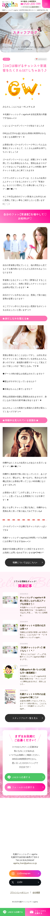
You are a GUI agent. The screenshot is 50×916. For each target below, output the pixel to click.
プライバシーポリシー (19, 892)
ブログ (10, 47)
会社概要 (36, 892)
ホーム (4, 47)
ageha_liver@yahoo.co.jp (25, 863)
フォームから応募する (23, 787)
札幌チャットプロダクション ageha (10, 4)
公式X (19, 882)
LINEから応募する (21, 777)
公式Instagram (23, 873)
